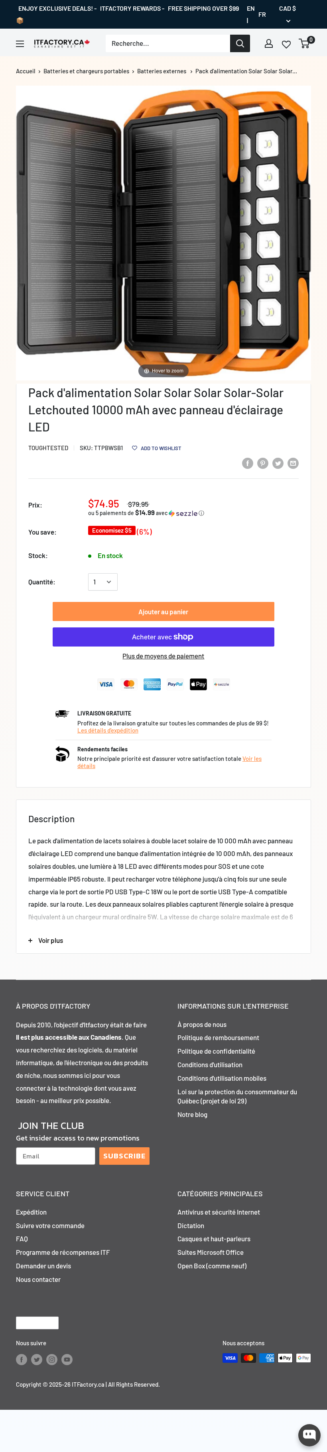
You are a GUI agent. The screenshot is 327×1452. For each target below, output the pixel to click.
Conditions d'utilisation (209, 1064)
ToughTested (48, 447)
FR (262, 14)
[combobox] (168, 43)
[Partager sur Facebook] (247, 463)
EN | (251, 14)
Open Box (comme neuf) (211, 1266)
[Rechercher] (240, 43)
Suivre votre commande (50, 1225)
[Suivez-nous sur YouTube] (67, 1359)
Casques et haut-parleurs (213, 1238)
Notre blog (192, 1114)
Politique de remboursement (218, 1037)
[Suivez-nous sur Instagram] (51, 1359)
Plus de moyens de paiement (163, 656)
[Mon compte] (269, 43)
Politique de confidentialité (216, 1051)
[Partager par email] (293, 463)
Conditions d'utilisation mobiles (221, 1078)
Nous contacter (38, 1279)
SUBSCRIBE (124, 1155)
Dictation (190, 1225)
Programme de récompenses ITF (63, 1252)
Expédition (31, 1212)
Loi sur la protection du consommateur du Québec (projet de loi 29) (237, 1096)
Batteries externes (161, 70)
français (30, 1322)
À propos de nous (202, 1024)
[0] (304, 43)
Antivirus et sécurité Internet (218, 1212)
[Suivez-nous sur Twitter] (36, 1359)
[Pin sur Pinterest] (262, 463)
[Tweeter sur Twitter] (278, 463)
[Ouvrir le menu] (20, 44)
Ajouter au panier (163, 611)
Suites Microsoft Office (210, 1252)
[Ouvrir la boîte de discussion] (309, 1435)
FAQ (22, 1238)
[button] (156, 513)
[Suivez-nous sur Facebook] (21, 1359)
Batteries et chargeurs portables (86, 70)
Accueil (25, 70)
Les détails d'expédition (107, 730)
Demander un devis (43, 1266)
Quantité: (41, 582)
